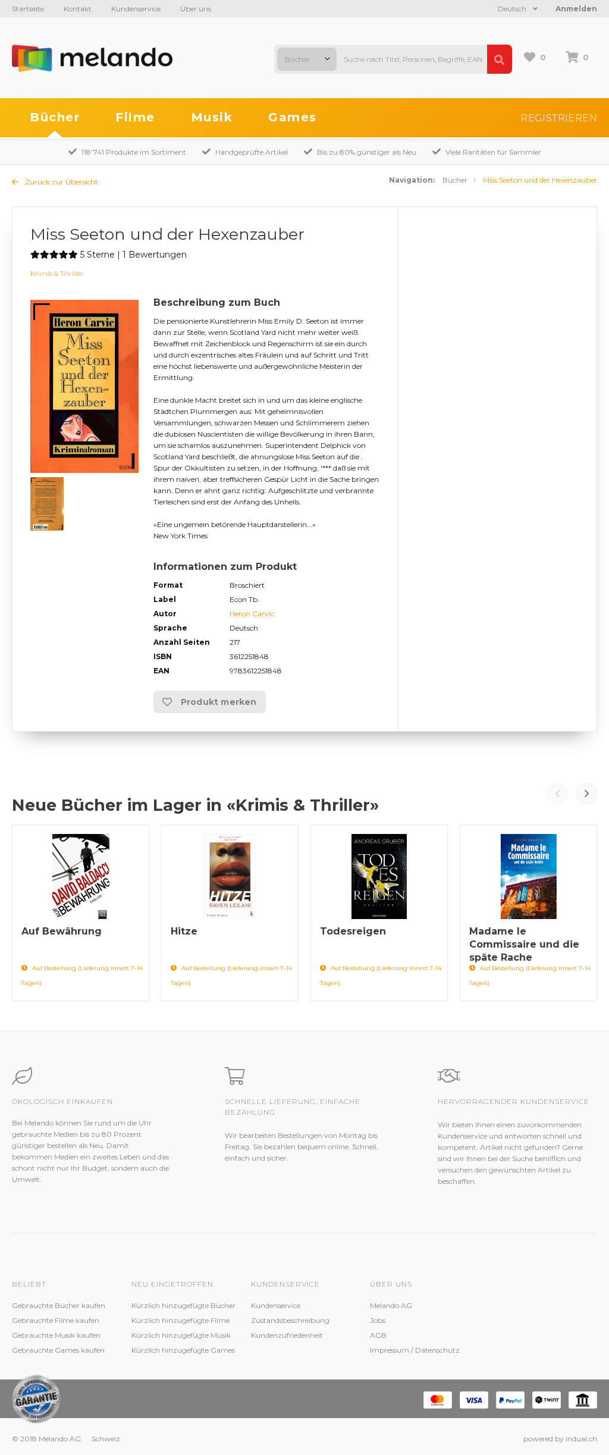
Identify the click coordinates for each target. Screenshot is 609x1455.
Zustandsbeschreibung (290, 1320)
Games (292, 117)
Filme (135, 117)
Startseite (28, 8)
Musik (212, 117)
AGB (378, 1335)
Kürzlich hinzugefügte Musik (181, 1335)
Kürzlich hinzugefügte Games (183, 1350)
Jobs (377, 1320)
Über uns (195, 8)
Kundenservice (136, 8)
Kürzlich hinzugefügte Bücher (183, 1305)
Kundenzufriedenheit (287, 1335)
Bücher (55, 117)
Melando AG (391, 1305)
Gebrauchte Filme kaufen (55, 1320)
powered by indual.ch (560, 1438)
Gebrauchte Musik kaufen (56, 1335)
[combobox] (307, 59)
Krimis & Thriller (57, 273)
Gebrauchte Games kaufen (58, 1350)
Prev (557, 793)
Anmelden (576, 8)
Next (586, 793)
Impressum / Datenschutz (415, 1350)
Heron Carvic (252, 613)
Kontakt (78, 8)
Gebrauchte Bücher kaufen (58, 1305)
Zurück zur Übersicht (60, 181)
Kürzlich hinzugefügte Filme (180, 1320)
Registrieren (558, 118)
